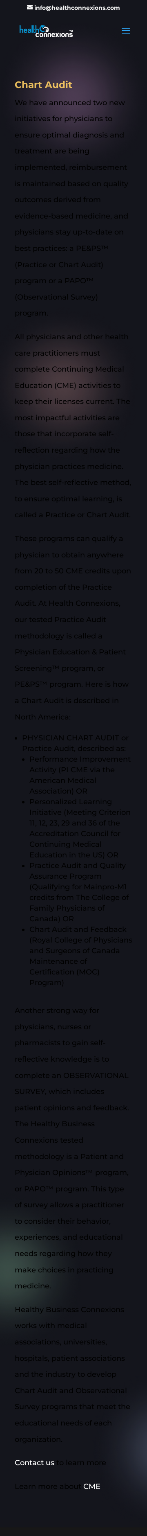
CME (91, 1486)
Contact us (34, 1462)
